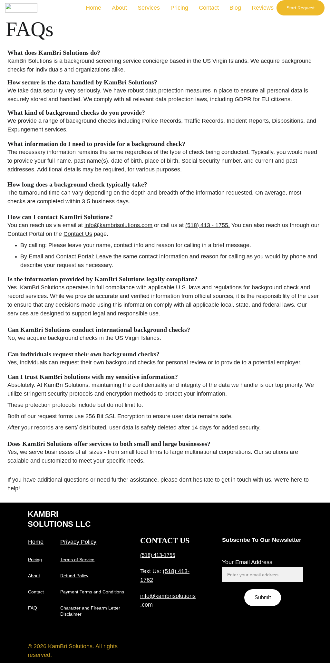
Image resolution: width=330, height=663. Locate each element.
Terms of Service (77, 559)
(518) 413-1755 (157, 555)
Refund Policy (74, 575)
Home (93, 8)
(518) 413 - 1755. (207, 225)
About (119, 8)
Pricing (179, 8)
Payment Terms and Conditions (92, 591)
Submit (263, 597)
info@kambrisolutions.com (118, 225)
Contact (209, 8)
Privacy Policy (78, 542)
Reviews (263, 8)
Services (149, 8)
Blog (235, 8)
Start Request (300, 7)
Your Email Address (247, 562)
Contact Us (77, 234)
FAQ (32, 607)
